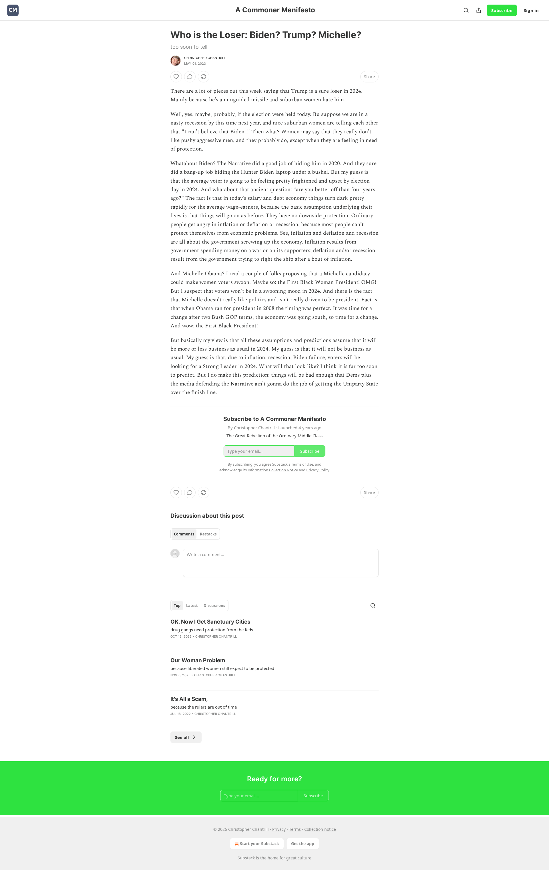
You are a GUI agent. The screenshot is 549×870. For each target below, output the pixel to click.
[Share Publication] (478, 10)
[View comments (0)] (190, 76)
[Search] (466, 10)
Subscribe (501, 10)
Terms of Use (302, 464)
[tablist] (195, 534)
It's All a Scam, (189, 699)
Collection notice (320, 829)
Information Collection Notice (273, 469)
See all (182, 737)
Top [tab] (177, 605)
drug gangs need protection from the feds (211, 629)
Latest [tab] (192, 605)
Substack (246, 858)
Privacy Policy (317, 469)
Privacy (279, 829)
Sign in (531, 10)
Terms (295, 829)
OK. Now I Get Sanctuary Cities (210, 621)
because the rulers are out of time (203, 707)
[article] (274, 633)
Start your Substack (259, 843)
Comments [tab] (184, 534)
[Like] (176, 76)
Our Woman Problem (197, 660)
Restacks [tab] (208, 534)
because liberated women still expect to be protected (222, 668)
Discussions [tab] (214, 605)
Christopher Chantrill (205, 58)
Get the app (302, 843)
